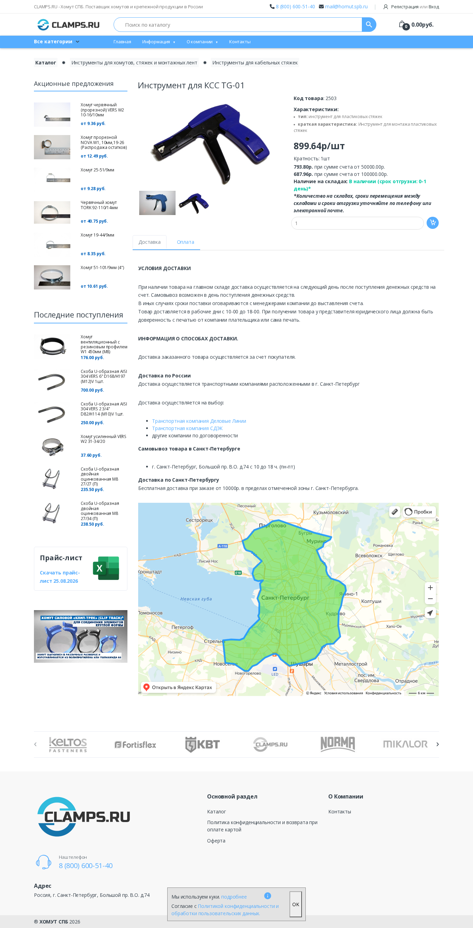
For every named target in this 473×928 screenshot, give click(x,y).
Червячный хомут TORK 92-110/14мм (99, 204)
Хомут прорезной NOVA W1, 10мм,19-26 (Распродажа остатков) (104, 142)
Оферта (216, 840)
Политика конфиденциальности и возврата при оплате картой (262, 826)
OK (295, 904)
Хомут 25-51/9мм (97, 170)
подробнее (234, 896)
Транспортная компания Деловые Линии (199, 421)
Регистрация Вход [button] (414, 6)
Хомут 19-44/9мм (97, 235)
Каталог (45, 62)
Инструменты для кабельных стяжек (254, 62)
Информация (156, 41)
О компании (200, 41)
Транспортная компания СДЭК (187, 428)
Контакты (240, 41)
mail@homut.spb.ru (346, 6)
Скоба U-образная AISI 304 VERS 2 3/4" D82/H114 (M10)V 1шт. (104, 409)
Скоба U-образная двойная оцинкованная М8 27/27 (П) (100, 476)
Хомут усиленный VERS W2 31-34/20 (103, 439)
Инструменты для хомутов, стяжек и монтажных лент (134, 62)
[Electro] (68, 24)
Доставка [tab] (150, 242)
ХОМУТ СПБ (53, 921)
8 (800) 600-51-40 (295, 6)
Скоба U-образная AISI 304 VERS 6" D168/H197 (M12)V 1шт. (104, 376)
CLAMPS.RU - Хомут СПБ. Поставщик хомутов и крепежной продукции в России (118, 6)
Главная (122, 41)
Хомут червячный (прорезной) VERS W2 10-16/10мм (102, 110)
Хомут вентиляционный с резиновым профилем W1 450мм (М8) (104, 344)
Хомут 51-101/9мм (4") (102, 267)
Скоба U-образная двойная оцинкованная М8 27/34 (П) (100, 510)
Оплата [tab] (185, 242)
